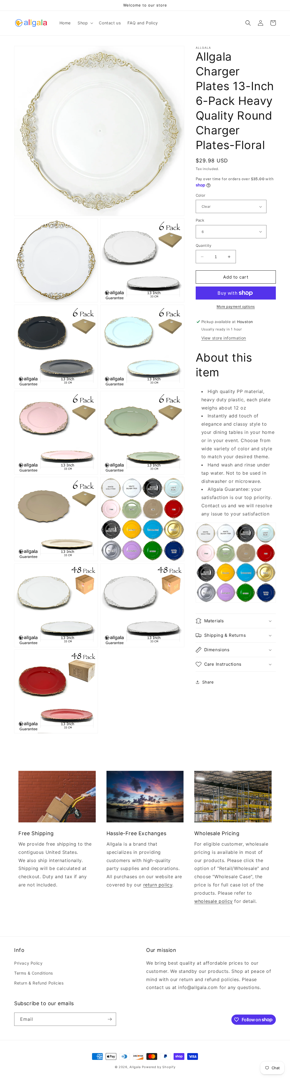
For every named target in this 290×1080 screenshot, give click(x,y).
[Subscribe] (109, 1019)
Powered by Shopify (159, 1067)
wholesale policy (213, 901)
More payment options (236, 306)
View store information (223, 338)
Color (201, 195)
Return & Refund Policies (38, 983)
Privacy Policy (28, 963)
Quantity (204, 245)
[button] (84, 23)
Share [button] (208, 682)
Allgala (135, 1067)
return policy (157, 885)
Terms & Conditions (33, 973)
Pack (200, 220)
